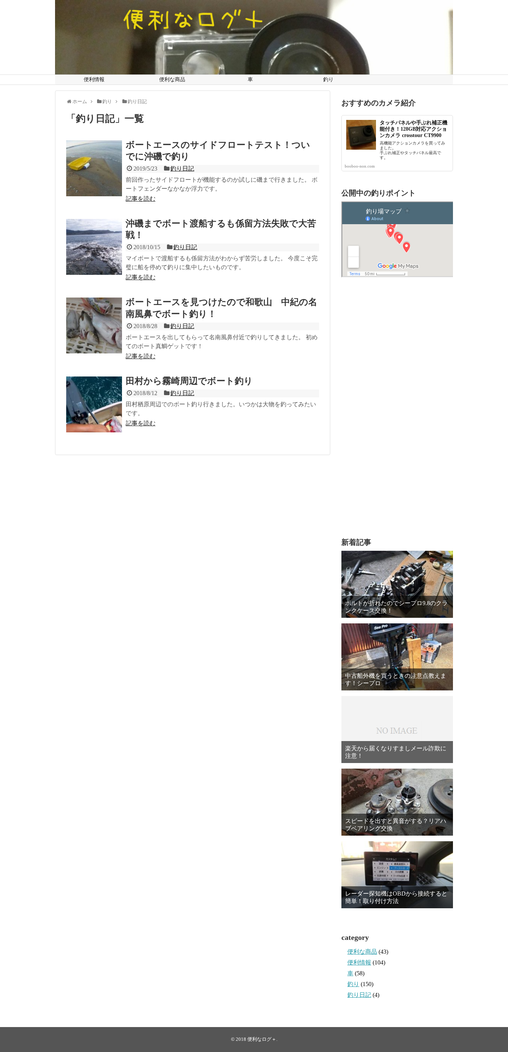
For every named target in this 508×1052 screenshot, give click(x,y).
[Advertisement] (397, 407)
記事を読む (140, 199)
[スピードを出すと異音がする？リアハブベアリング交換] (397, 802)
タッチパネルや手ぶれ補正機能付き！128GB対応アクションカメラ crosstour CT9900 (413, 129)
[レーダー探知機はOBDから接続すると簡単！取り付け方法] (397, 874)
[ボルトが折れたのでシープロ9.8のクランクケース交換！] (397, 584)
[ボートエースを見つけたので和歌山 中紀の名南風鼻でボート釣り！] (94, 325)
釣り (328, 79)
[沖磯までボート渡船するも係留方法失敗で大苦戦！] (94, 247)
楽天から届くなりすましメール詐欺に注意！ (395, 752)
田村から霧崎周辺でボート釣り (189, 381)
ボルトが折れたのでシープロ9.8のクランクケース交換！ (396, 606)
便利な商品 (172, 79)
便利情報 (94, 79)
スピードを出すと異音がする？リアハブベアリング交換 (395, 824)
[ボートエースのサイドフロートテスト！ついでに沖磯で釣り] (94, 168)
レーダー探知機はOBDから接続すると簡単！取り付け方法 (396, 897)
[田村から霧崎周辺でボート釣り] (94, 404)
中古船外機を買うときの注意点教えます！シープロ (395, 679)
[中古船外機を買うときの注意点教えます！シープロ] (397, 656)
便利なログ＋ (261, 1039)
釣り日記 (182, 168)
